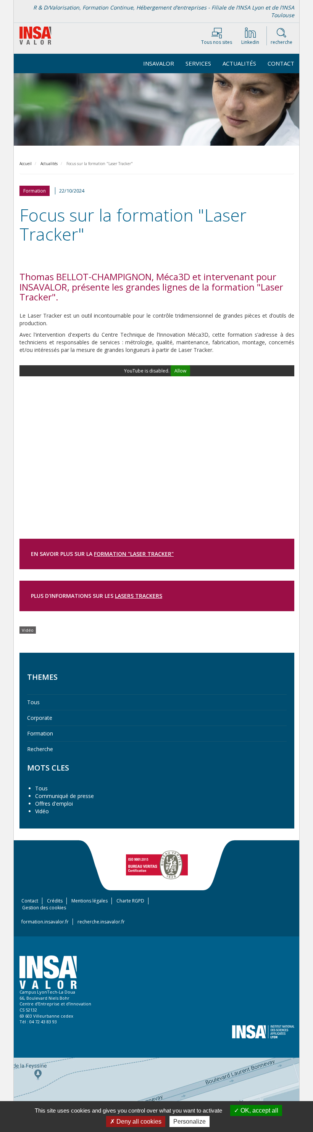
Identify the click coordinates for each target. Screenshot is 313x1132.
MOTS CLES (48, 768)
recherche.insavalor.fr (101, 921)
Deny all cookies (138, 1121)
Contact (281, 63)
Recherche (40, 749)
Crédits (55, 901)
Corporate (39, 717)
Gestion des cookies (44, 907)
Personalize (189, 1121)
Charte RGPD (130, 901)
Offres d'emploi (54, 803)
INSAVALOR (158, 63)
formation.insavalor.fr (45, 921)
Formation (40, 733)
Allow (180, 371)
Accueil (25, 163)
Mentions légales (89, 901)
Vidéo (42, 811)
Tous (33, 702)
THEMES (42, 677)
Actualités (239, 63)
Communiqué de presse (64, 796)
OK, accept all (258, 1110)
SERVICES (198, 63)
